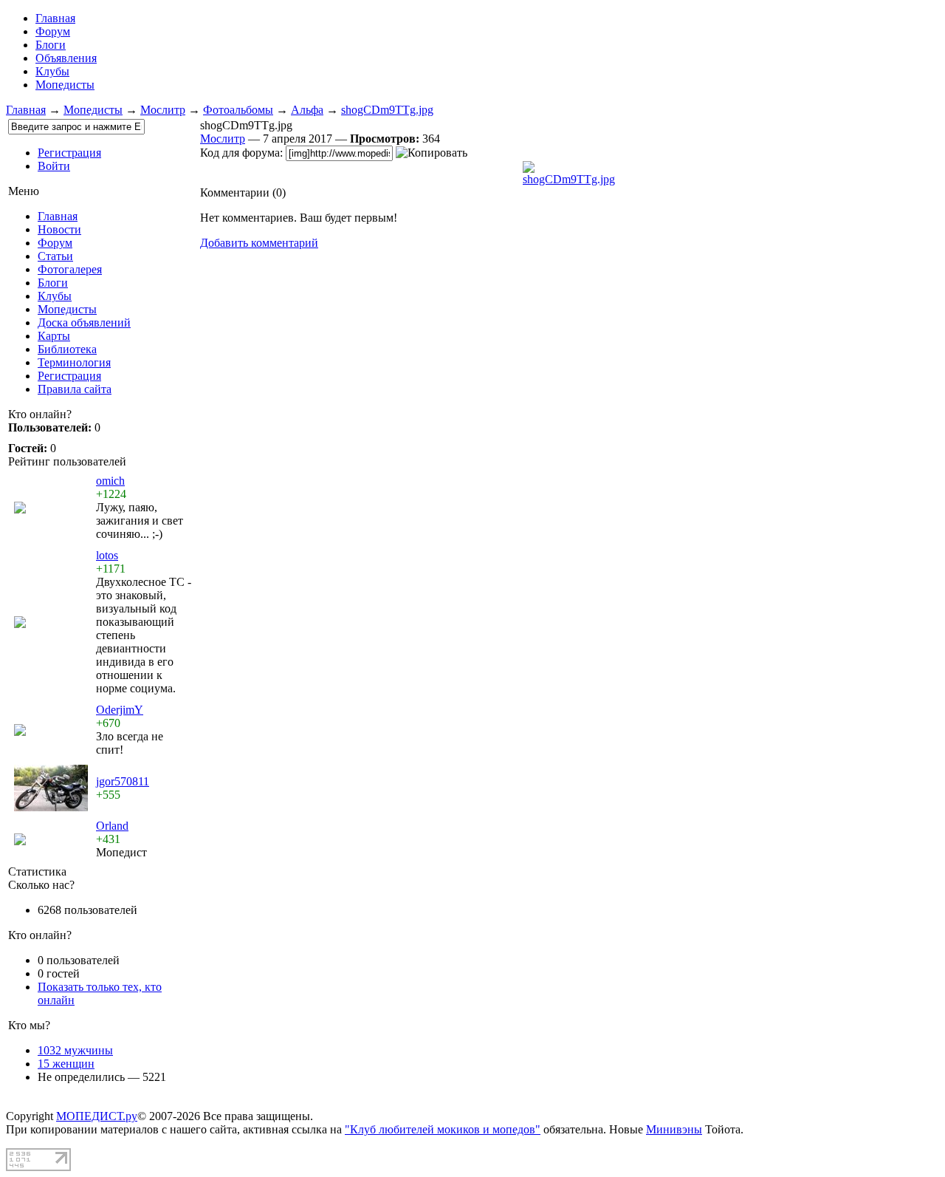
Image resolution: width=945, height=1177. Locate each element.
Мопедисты (64, 84)
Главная (26, 109)
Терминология (74, 362)
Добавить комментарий (259, 242)
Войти (54, 166)
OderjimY (119, 709)
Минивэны (674, 1129)
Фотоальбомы (238, 109)
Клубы (52, 71)
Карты (54, 336)
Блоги (50, 44)
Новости (59, 229)
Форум (52, 31)
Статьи (55, 256)
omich (110, 480)
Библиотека (67, 349)
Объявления (66, 58)
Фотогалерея (70, 269)
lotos (107, 555)
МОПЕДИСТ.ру (96, 1116)
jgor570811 (122, 781)
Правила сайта (74, 389)
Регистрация (69, 152)
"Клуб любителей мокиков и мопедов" (442, 1129)
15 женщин (66, 1063)
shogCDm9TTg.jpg (387, 109)
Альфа (307, 109)
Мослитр (162, 109)
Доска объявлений (84, 322)
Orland (112, 825)
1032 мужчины (75, 1050)
